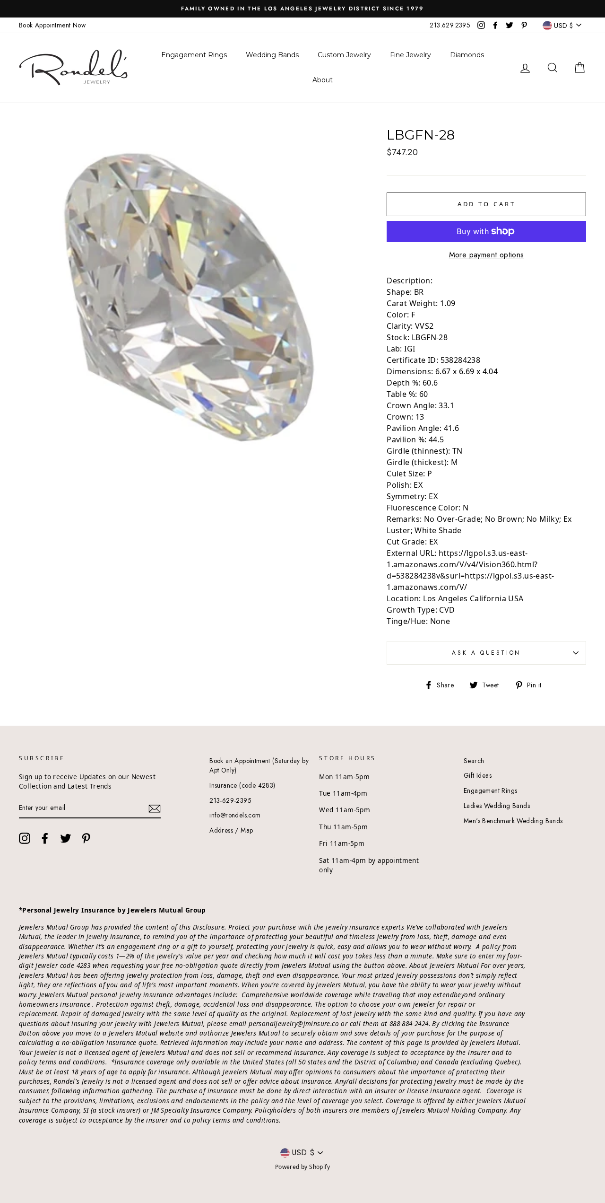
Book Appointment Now (52, 25)
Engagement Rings (490, 790)
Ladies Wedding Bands (497, 805)
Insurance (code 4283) (242, 785)
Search (474, 760)
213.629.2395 (450, 25)
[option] (302, 9)
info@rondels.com (234, 815)
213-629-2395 (230, 800)
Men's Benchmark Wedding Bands (513, 820)
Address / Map (231, 830)
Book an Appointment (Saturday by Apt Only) (259, 765)
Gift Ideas (478, 775)
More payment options (486, 254)
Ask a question (486, 653)
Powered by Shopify (302, 1167)
